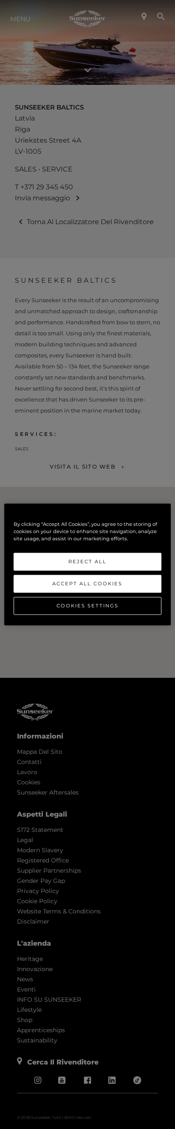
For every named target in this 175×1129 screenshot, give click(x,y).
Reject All (87, 561)
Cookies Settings (87, 606)
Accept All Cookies (87, 584)
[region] (87, 565)
